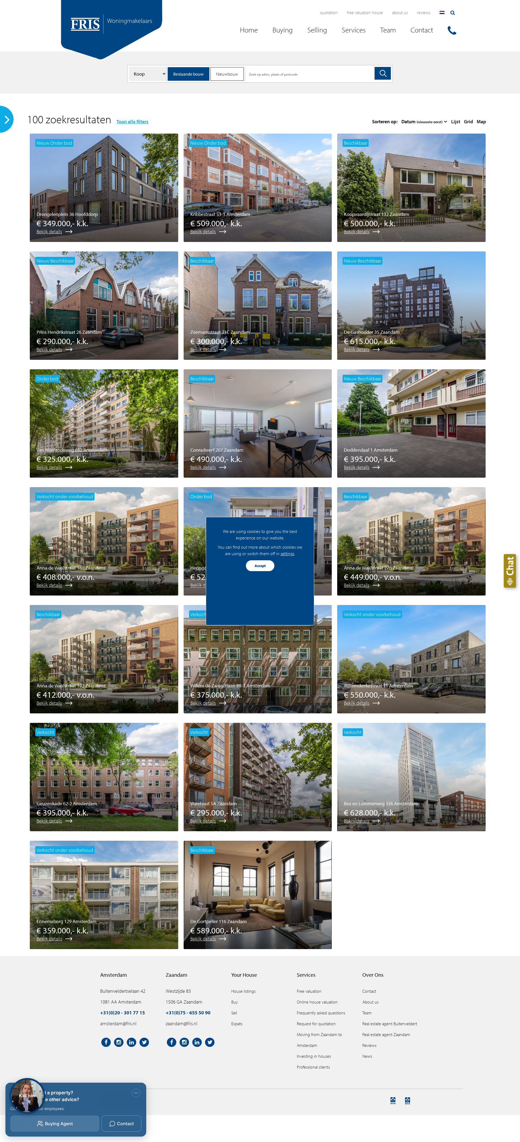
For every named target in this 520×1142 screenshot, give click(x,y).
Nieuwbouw (227, 74)
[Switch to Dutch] (442, 12)
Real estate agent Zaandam (386, 1034)
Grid (468, 121)
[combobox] (424, 121)
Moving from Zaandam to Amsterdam (319, 1040)
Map (481, 121)
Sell (234, 1012)
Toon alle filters (132, 121)
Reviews (423, 12)
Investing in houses (314, 1056)
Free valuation (309, 991)
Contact (369, 991)
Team (367, 1012)
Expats (236, 1023)
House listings (243, 991)
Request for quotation (316, 1023)
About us (400, 12)
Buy (234, 1002)
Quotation (329, 12)
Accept (260, 565)
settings (287, 553)
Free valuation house (365, 12)
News (367, 1056)
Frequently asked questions (321, 1012)
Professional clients (313, 1067)
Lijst (455, 121)
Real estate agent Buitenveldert (389, 1023)
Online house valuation (317, 1002)
